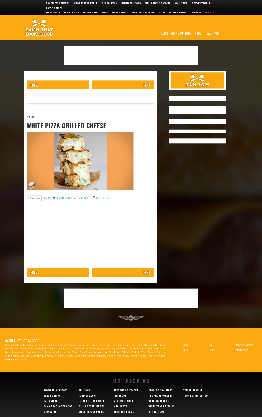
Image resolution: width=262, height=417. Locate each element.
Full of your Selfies (92, 406)
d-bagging (50, 411)
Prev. (34, 85)
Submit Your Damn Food (176, 33)
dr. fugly (84, 390)
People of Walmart (58, 2)
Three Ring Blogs (131, 381)
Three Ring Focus (131, 318)
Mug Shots (120, 406)
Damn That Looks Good (45, 27)
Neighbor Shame (131, 2)
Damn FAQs (213, 33)
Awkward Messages (178, 12)
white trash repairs (161, 406)
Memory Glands (71, 12)
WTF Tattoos (109, 2)
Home (185, 345)
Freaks (161, 12)
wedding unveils (158, 401)
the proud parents (160, 395)
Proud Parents (201, 2)
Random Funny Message (197, 80)
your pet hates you (195, 395)
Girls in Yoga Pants (85, 2)
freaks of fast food (91, 401)
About (199, 33)
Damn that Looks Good (143, 12)
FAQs (211, 345)
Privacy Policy (242, 349)
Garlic (48, 198)
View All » (209, 12)
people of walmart (160, 390)
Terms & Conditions (244, 345)
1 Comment (34, 198)
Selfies (104, 12)
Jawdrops (196, 12)
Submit (186, 349)
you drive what (192, 390)
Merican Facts (53, 12)
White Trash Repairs (157, 2)
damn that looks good (58, 406)
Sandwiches (84, 198)
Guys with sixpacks (126, 390)
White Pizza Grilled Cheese (66, 125)
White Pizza (103, 198)
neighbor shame (124, 411)
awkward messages (56, 390)
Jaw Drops (120, 395)
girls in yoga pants (91, 411)
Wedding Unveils (120, 12)
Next (146, 85)
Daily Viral (181, 2)
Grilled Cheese (64, 198)
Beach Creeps (54, 7)
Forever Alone (90, 12)
